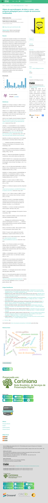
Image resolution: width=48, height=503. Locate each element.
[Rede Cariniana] (12, 478)
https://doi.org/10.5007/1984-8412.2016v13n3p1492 (13, 135)
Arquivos (7, 5)
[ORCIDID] (24, 496)
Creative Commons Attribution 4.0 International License (27, 466)
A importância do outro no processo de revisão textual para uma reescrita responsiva (25, 309)
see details (16, 96)
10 (7, 320)
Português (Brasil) (6, 423)
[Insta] (7, 397)
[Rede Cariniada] (24, 388)
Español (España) (6, 427)
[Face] (18, 401)
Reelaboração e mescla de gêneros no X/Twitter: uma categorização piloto (23, 305)
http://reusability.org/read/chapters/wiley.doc (12, 279)
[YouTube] (18, 397)
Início (3, 5)
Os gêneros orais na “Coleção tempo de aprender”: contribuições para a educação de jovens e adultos (24, 302)
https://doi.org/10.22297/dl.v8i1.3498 (12, 27)
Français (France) (6, 429)
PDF (32, 39)
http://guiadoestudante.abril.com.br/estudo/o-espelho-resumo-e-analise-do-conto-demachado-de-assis (13, 121)
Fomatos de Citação (34, 62)
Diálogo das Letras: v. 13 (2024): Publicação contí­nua (16, 292)
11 (8, 320)
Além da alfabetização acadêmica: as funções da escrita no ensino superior (28, 316)
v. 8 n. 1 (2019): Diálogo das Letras (17, 5)
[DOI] (33, 496)
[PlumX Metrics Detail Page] (5, 95)
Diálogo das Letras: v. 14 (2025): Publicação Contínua (20, 303)
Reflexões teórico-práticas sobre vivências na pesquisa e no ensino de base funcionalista (25, 294)
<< (3, 320)
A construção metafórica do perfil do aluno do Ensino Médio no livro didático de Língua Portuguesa (25, 298)
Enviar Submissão (6, 362)
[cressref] (9, 496)
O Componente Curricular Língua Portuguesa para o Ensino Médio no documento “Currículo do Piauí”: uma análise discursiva (24, 290)
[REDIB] (7, 416)
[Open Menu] (2, 1)
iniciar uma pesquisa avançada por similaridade (21, 323)
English (4, 425)
